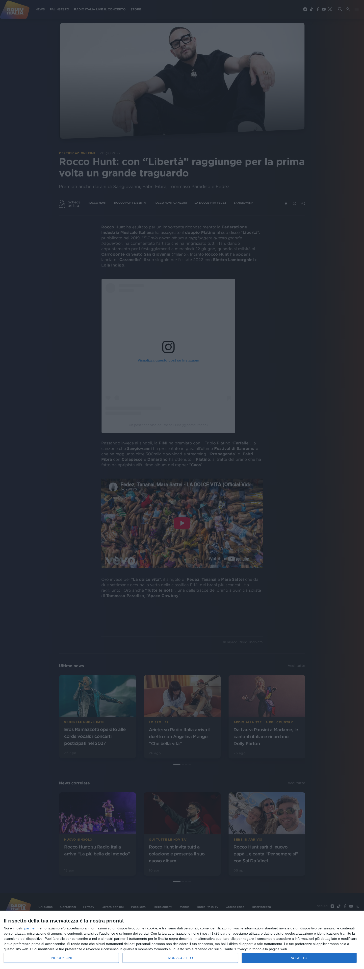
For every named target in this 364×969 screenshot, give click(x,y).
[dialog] (182, 940)
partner (30, 928)
